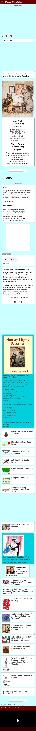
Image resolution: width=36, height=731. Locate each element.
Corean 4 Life (16, 294)
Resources (21, 708)
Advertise (14, 708)
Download (6, 263)
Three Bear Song (21, 287)
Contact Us (8, 708)
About (2, 708)
